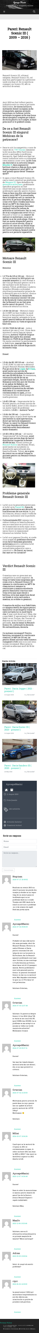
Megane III (10, 182)
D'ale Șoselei (12, 800)
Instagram (15, 1328)
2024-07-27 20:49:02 (20, 879)
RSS (28, 1328)
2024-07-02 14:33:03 (20, 1093)
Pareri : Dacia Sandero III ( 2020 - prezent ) (17, 766)
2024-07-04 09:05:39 (20, 927)
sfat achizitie (14, 809)
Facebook (7, 1328)
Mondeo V (7, 165)
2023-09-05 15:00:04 (20, 1256)
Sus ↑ (14, 1326)
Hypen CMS (30, 1325)
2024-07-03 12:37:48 (20, 1005)
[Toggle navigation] (4, 11)
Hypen (10, 1326)
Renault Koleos (10, 444)
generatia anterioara (12, 184)
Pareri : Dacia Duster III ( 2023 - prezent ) (17, 728)
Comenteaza (8, 870)
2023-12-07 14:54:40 (20, 1176)
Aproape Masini (12, 1325)
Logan (23, 369)
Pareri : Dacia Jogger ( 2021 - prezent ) (18, 690)
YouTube (22, 1328)
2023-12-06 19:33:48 (20, 1223)
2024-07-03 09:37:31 (20, 1048)
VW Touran (19, 149)
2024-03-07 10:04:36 (20, 1136)
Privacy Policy (6, 1323)
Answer (17, 919)
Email (33, 1328)
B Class (31, 369)
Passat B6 (19, 507)
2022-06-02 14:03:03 (20, 1284)
